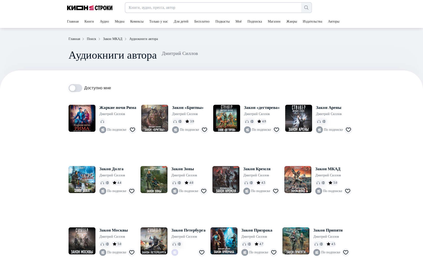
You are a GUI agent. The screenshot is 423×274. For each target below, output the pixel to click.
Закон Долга (111, 169)
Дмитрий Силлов (112, 114)
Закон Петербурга (188, 230)
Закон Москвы (113, 230)
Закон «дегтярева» (262, 107)
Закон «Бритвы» (188, 107)
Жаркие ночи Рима (117, 107)
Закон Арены (328, 107)
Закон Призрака (256, 230)
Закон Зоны (182, 169)
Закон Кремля (256, 169)
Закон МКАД (328, 169)
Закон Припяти (328, 230)
